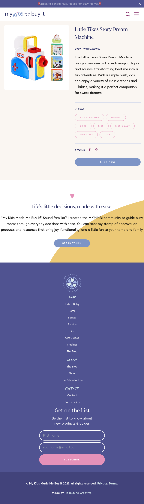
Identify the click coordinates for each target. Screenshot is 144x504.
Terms (113, 483)
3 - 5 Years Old (89, 117)
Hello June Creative (78, 493)
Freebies (72, 344)
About (72, 373)
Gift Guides (72, 338)
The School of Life (72, 380)
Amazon (116, 117)
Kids (101, 126)
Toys (107, 134)
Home (72, 310)
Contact (72, 395)
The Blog (72, 351)
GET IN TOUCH (72, 243)
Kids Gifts (86, 134)
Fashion (72, 324)
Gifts (83, 126)
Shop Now (107, 162)
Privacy (102, 483)
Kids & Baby (122, 126)
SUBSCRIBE (72, 459)
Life (72, 331)
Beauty (72, 317)
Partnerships (72, 402)
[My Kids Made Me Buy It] (25, 14)
